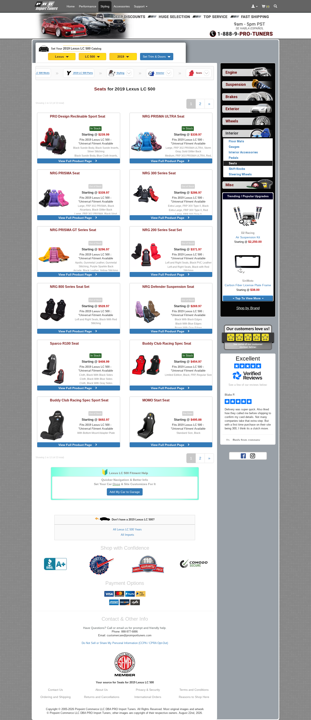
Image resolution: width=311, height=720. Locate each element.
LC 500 (90, 56)
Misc (230, 185)
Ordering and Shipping (55, 697)
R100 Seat (64, 343)
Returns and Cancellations (101, 697)
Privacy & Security (148, 689)
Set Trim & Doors (155, 56)
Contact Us (55, 689)
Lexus (60, 56)
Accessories (122, 6)
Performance (87, 6)
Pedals (233, 158)
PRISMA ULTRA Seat (163, 116)
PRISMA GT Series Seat (73, 230)
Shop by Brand (248, 308)
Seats (233, 163)
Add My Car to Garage (125, 492)
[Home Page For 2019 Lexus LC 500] (47, 5)
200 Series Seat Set (162, 230)
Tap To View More (247, 298)
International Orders (147, 697)
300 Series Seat (159, 173)
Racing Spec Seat (166, 343)
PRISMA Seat (65, 173)
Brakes (232, 97)
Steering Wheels (240, 174)
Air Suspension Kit (248, 237)
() (267, 6)
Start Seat (155, 400)
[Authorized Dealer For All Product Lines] (101, 565)
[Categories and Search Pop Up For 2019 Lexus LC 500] (275, 6)
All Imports (127, 534)
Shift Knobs (237, 169)
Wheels (232, 121)
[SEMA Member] (125, 664)
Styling (104, 6)
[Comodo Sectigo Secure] (194, 564)
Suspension (236, 84)
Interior (232, 133)
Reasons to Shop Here (194, 697)
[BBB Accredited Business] (55, 564)
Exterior (232, 109)
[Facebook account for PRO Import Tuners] (243, 455)
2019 (121, 56)
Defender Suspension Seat (168, 287)
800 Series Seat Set (69, 287)
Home (71, 6)
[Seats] (191, 73)
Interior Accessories (243, 152)
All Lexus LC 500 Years (127, 529)
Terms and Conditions (194, 689)
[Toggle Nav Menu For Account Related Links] (254, 6)
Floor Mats (236, 141)
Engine (231, 72)
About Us (101, 689)
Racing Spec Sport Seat (79, 400)
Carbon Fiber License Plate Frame (248, 285)
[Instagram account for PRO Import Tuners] (252, 455)
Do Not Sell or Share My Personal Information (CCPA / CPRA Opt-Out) (125, 643)
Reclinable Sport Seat (77, 116)
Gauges (234, 146)
